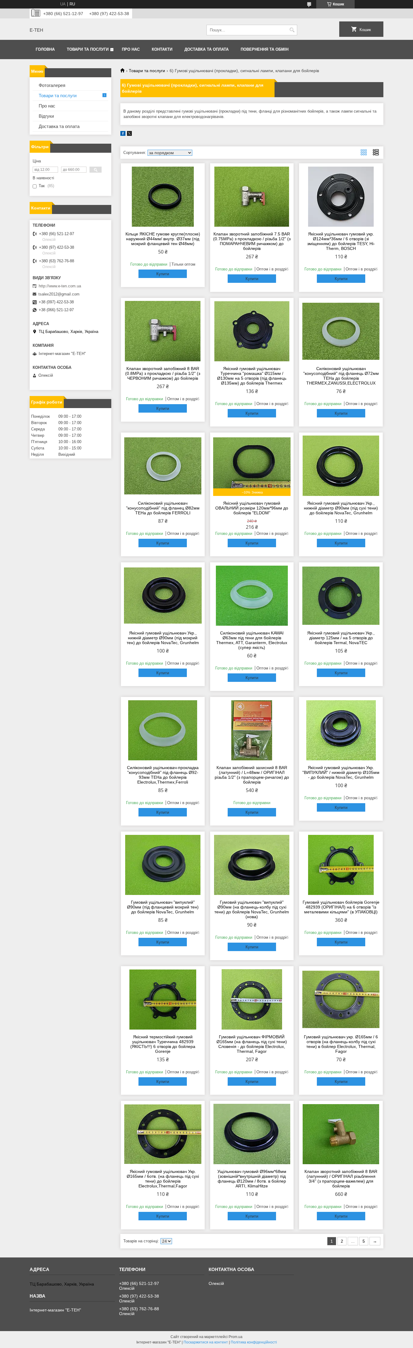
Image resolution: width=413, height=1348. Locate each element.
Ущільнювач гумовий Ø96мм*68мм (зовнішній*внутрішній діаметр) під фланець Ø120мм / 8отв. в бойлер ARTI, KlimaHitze (251, 1178)
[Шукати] (292, 30)
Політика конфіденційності (254, 1342)
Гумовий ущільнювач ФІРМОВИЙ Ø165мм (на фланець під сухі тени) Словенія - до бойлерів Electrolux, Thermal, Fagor (251, 1044)
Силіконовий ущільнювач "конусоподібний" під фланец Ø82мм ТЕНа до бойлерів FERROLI (163, 508)
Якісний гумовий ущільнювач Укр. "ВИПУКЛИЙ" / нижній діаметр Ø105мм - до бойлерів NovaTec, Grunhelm (340, 772)
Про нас (131, 49)
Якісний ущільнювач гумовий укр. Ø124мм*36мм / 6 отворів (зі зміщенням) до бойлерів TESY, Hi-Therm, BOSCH (341, 241)
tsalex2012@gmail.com (59, 294)
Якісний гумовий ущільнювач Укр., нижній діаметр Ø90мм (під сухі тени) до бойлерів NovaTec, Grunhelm (341, 508)
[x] (129, 134)
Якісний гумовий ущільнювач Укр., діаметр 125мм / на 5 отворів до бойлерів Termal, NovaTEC (341, 638)
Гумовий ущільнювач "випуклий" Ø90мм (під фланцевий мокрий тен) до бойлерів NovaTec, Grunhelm (163, 907)
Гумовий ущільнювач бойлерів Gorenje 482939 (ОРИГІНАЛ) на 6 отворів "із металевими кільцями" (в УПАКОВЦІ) (341, 907)
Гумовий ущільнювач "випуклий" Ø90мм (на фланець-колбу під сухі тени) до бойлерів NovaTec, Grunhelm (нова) (251, 909)
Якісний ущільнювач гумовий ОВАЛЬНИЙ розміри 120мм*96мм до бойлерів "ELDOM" (251, 508)
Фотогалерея (52, 85)
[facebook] (122, 134)
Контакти (162, 49)
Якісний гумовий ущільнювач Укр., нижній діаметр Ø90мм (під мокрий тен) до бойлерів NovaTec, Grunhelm (163, 638)
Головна (45, 49)
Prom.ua (235, 1337)
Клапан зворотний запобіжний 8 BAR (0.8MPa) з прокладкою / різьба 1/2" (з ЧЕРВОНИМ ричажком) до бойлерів (162, 373)
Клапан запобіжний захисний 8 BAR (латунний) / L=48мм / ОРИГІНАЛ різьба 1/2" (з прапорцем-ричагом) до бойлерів (252, 774)
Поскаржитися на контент (206, 1342)
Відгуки (46, 116)
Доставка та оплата (206, 49)
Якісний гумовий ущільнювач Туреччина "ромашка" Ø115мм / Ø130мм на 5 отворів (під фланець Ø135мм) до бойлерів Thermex (251, 375)
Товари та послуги (88, 49)
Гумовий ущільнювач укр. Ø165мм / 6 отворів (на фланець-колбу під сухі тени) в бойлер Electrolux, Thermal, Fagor (341, 1044)
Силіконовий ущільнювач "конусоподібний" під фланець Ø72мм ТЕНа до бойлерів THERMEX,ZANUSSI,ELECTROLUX (341, 375)
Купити (162, 274)
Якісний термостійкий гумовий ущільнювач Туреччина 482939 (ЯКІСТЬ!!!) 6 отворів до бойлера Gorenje (162, 1044)
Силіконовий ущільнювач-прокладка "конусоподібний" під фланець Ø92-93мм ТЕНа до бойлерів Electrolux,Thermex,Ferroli (163, 774)
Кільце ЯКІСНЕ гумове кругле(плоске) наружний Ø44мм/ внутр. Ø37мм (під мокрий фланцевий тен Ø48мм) (162, 239)
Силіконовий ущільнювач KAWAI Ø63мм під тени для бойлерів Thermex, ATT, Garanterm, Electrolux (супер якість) (251, 640)
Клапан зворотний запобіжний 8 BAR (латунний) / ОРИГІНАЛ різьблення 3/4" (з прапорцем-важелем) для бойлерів (340, 1178)
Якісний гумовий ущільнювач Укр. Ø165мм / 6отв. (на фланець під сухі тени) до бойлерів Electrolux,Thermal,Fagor (163, 1178)
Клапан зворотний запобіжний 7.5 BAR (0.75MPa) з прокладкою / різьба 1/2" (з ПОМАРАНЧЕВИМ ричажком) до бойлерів (252, 241)
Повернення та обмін (264, 49)
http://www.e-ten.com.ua (60, 286)
